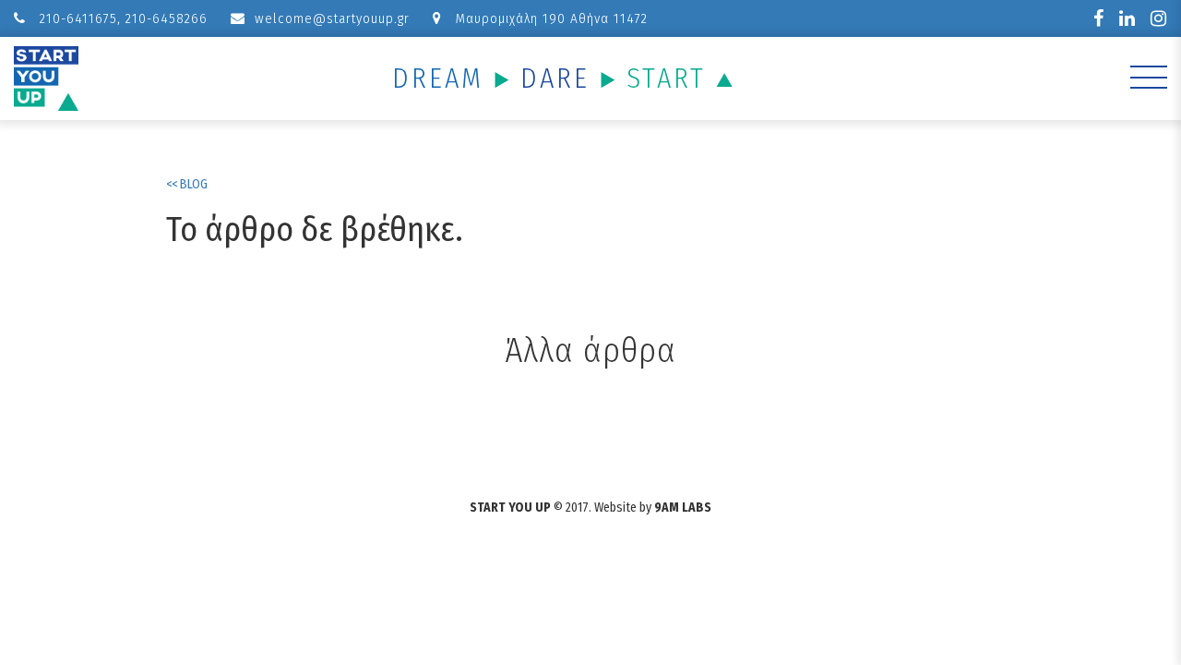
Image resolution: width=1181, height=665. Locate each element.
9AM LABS (682, 507)
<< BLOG (187, 184)
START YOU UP (510, 507)
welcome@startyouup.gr (332, 18)
